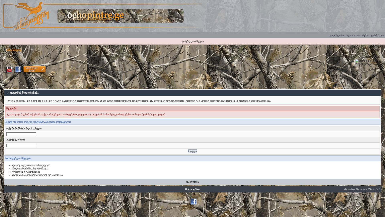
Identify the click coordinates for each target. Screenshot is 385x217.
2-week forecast (364, 64)
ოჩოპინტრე (13, 50)
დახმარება (377, 35)
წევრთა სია (353, 35)
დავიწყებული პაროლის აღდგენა (31, 165)
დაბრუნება (192, 181)
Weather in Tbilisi (371, 56)
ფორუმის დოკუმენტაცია (26, 171)
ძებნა (365, 35)
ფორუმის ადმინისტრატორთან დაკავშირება (37, 175)
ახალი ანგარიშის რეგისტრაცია (30, 168)
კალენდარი (337, 35)
